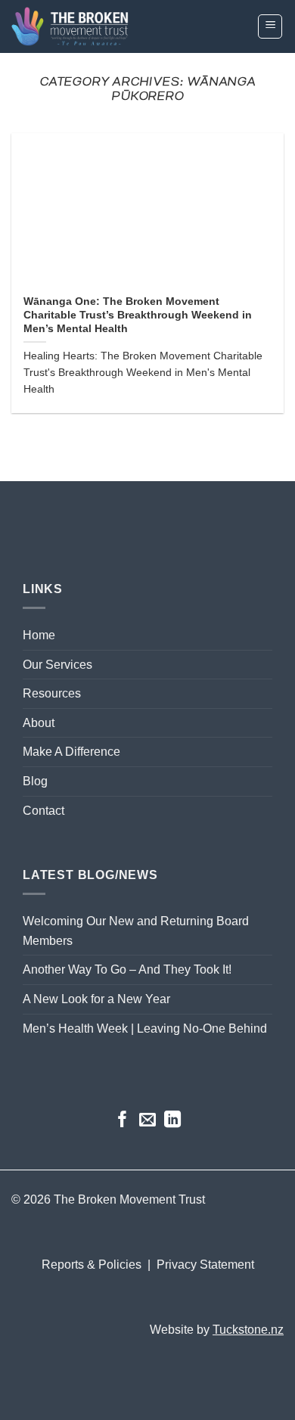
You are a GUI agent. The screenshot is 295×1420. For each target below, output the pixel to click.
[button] (270, 26)
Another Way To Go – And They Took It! (127, 969)
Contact (43, 810)
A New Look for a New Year (96, 999)
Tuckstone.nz (248, 1329)
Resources (52, 693)
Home (39, 635)
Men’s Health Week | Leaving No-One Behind (145, 1028)
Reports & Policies (93, 1264)
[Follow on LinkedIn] (172, 1120)
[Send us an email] (147, 1120)
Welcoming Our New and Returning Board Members (136, 931)
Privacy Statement (205, 1264)
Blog (35, 781)
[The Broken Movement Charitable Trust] (105, 26)
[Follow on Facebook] (122, 1120)
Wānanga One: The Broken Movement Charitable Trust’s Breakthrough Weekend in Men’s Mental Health (137, 315)
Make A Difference (71, 751)
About (38, 722)
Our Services (57, 664)
